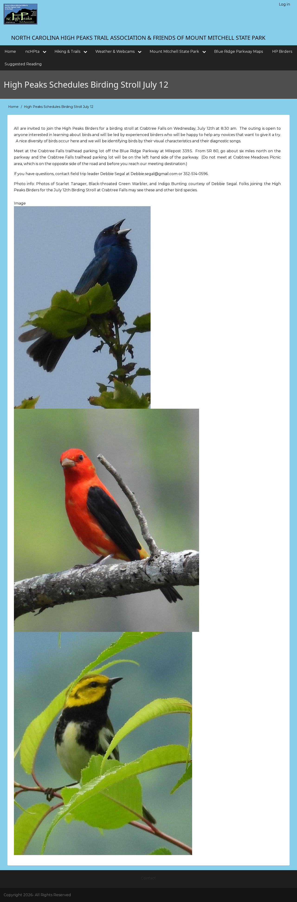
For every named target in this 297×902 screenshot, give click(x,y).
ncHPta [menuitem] (32, 51)
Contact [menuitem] (148, 878)
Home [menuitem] (10, 51)
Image (20, 203)
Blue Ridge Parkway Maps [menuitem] (238, 51)
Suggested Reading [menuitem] (23, 64)
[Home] (20, 14)
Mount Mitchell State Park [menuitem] (174, 51)
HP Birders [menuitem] (282, 51)
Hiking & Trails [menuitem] (67, 51)
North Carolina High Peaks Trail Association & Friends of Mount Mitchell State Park (138, 37)
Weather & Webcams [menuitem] (115, 51)
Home (13, 107)
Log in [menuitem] (284, 4)
